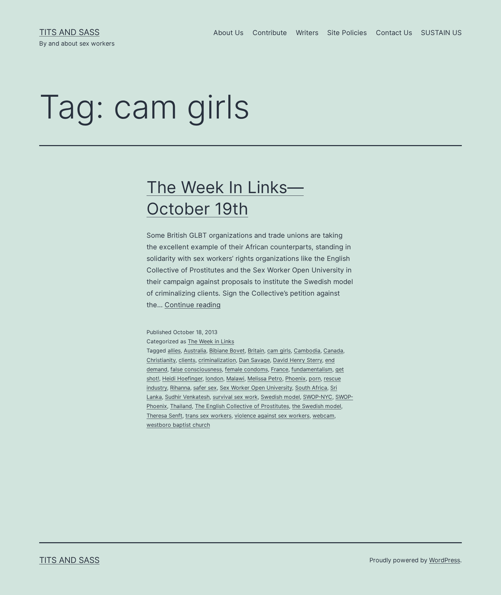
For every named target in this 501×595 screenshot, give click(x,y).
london (214, 378)
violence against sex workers (271, 415)
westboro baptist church (178, 424)
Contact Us (394, 33)
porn (315, 378)
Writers (307, 33)
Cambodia (307, 350)
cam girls (279, 350)
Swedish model (280, 396)
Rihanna (180, 387)
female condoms (246, 369)
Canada (333, 350)
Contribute (270, 33)
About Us (228, 33)
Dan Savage (254, 360)
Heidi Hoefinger (182, 378)
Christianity (161, 360)
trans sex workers (208, 415)
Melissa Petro (264, 378)
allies (174, 350)
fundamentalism (311, 369)
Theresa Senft (164, 415)
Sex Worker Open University (256, 387)
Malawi (235, 378)
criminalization (217, 360)
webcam (323, 415)
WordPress (444, 560)
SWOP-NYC (317, 396)
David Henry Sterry (297, 360)
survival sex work (235, 396)
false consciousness (196, 369)
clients (187, 360)
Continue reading (193, 305)
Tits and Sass (69, 32)
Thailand (181, 406)
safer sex (205, 387)
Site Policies (347, 33)
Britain (256, 350)
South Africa (311, 387)
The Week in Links (211, 341)
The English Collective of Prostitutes (242, 406)
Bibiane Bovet (227, 350)
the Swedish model (316, 406)
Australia (195, 350)
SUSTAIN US (441, 33)
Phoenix (295, 378)
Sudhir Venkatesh (187, 396)
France (279, 369)
